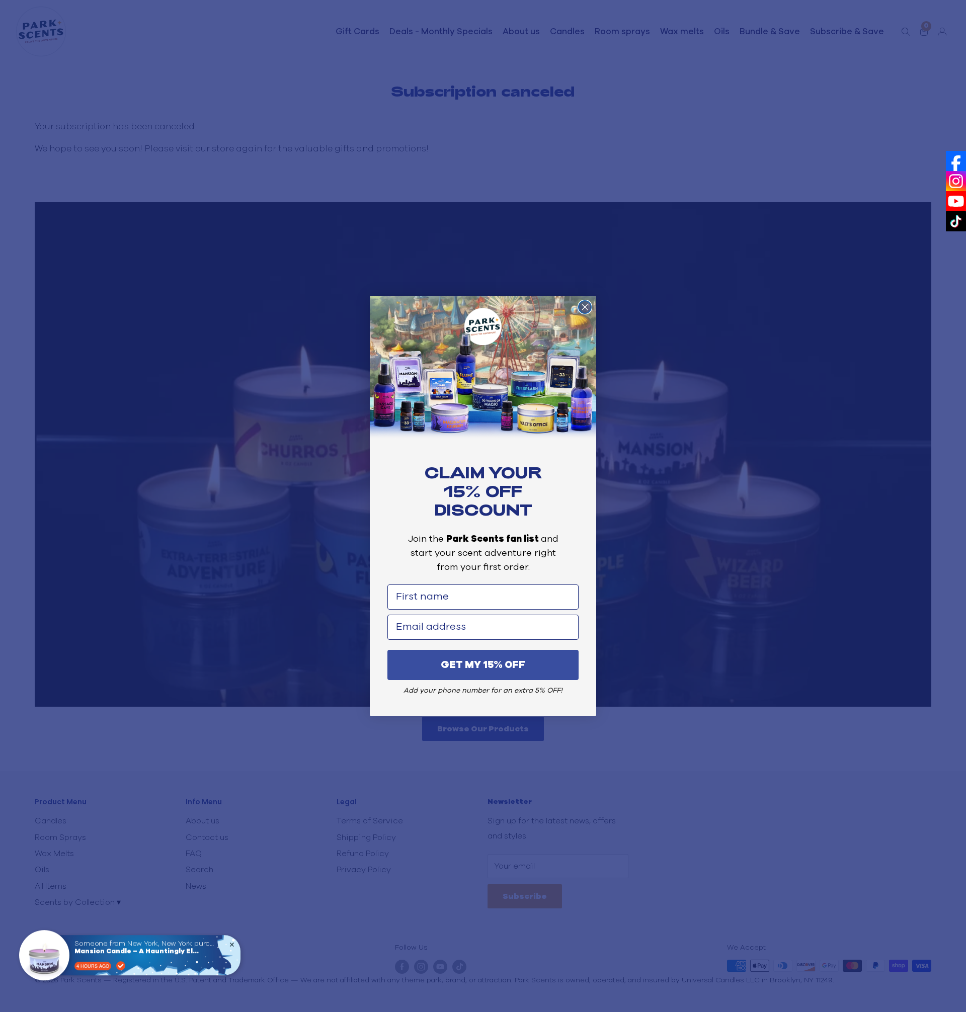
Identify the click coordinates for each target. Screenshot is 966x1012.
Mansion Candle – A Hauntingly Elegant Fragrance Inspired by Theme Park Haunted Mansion (137, 949)
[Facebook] (956, 161)
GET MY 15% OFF (483, 665)
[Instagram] (956, 181)
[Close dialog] (585, 307)
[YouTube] (956, 201)
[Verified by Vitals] (120, 963)
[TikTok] (956, 221)
